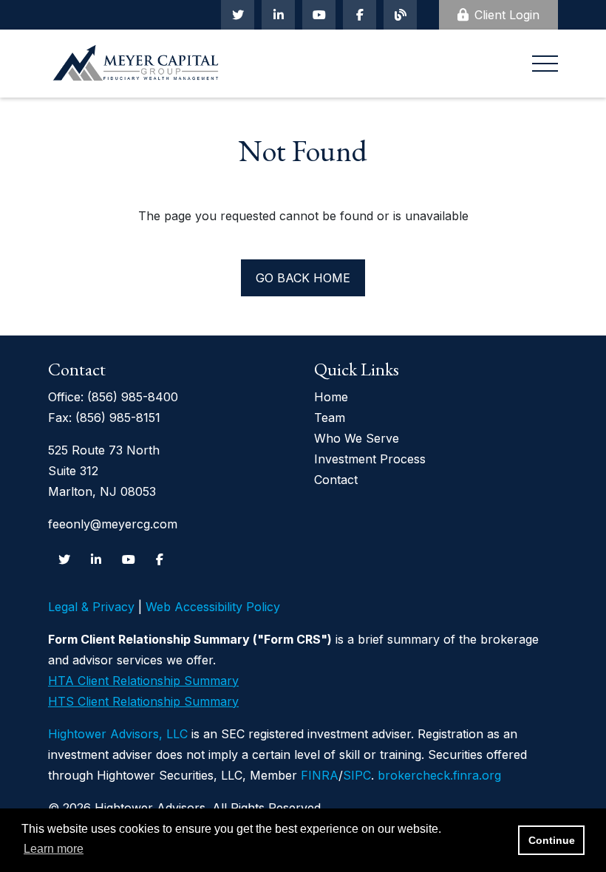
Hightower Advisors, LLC (118, 733)
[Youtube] (319, 15)
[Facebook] (359, 15)
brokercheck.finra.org (439, 775)
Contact (336, 479)
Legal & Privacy (91, 606)
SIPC (357, 775)
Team (329, 417)
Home (331, 396)
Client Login (506, 14)
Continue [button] (551, 840)
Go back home (303, 277)
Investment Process (370, 459)
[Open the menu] (545, 64)
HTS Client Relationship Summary (143, 701)
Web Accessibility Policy (213, 606)
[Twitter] (237, 15)
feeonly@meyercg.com (112, 524)
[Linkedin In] (278, 15)
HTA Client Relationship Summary (143, 680)
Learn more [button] (54, 848)
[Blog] (400, 15)
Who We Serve (356, 438)
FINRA (319, 775)
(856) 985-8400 (132, 396)
